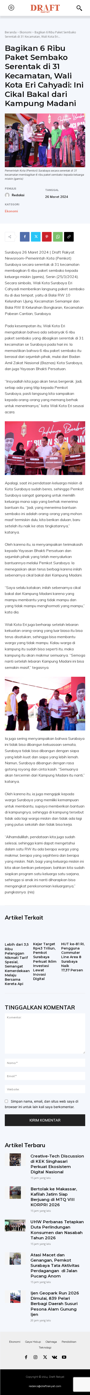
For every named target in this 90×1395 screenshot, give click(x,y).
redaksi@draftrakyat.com (45, 1386)
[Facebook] (25, 237)
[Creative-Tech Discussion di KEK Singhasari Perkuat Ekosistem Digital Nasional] (15, 1159)
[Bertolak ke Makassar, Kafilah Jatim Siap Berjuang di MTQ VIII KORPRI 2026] (15, 1192)
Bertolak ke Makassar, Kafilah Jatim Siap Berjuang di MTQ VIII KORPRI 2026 (53, 1197)
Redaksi (18, 195)
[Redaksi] (8, 195)
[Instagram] (35, 1357)
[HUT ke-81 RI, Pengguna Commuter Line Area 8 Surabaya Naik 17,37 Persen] (73, 933)
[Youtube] (64, 1357)
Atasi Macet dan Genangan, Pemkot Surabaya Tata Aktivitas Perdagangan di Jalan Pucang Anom (54, 1265)
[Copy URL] (69, 237)
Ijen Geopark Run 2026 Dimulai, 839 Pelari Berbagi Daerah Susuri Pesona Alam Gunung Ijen (54, 1304)
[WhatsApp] (58, 237)
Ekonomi (25, 32)
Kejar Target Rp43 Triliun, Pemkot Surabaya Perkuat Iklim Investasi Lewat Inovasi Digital (44, 961)
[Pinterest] (47, 237)
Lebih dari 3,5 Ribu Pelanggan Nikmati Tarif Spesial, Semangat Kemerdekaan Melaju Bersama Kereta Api (17, 964)
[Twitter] (36, 237)
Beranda (11, 32)
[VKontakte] (54, 1357)
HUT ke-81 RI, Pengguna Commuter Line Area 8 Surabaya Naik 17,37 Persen (72, 957)
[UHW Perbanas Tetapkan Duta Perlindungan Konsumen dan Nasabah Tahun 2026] (15, 1225)
